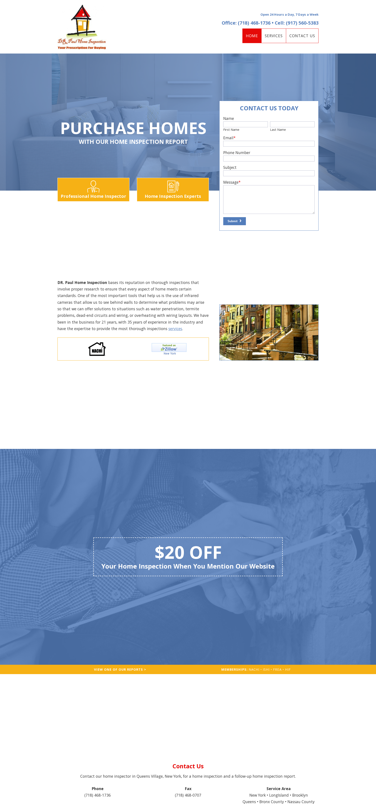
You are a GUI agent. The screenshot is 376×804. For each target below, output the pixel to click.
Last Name (278, 130)
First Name (231, 130)
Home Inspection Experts (173, 196)
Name (228, 118)
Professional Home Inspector (93, 196)
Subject (230, 167)
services (175, 328)
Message (232, 182)
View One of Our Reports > (120, 669)
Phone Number (236, 152)
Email (229, 137)
